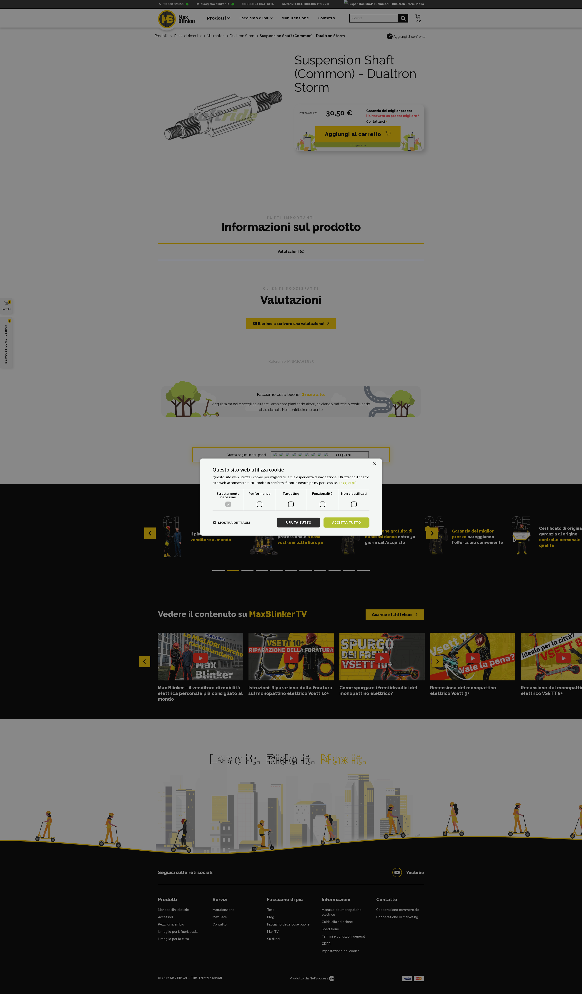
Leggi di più (347, 482)
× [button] (374, 464)
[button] (231, 522)
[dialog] (291, 497)
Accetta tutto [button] (346, 522)
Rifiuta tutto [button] (298, 522)
